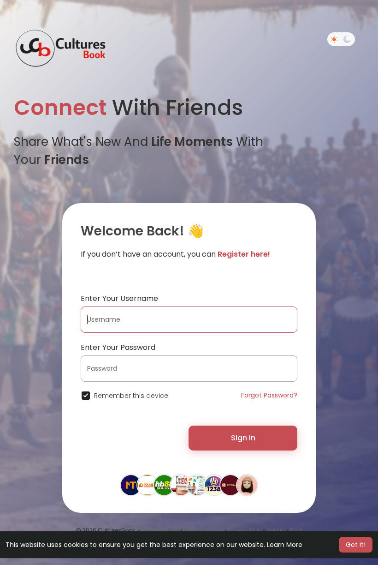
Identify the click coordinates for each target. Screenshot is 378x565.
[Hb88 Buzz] (164, 484)
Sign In (243, 438)
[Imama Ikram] (247, 484)
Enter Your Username (119, 298)
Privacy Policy (203, 530)
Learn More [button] (284, 544)
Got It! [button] (356, 544)
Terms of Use (159, 530)
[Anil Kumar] (131, 484)
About (274, 530)
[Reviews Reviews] (197, 484)
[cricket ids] (181, 484)
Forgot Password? (269, 395)
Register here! (244, 254)
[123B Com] (214, 484)
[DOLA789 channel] (147, 484)
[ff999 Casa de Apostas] (230, 484)
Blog (295, 530)
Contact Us (244, 530)
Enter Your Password (118, 347)
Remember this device (131, 395)
